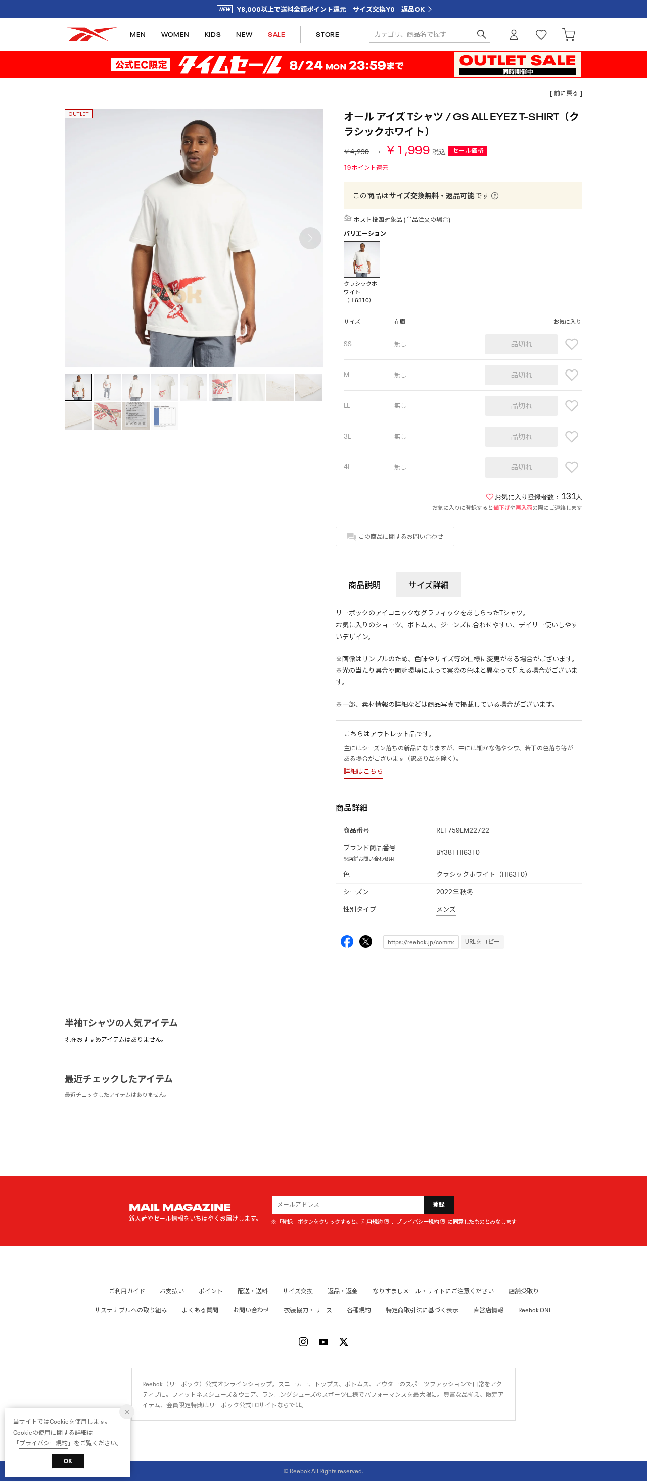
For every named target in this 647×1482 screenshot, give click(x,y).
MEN (138, 34)
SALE (276, 34)
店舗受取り (524, 1291)
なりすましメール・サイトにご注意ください (433, 1291)
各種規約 (359, 1310)
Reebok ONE (535, 1310)
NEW (244, 34)
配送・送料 (253, 1291)
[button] (310, 238)
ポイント (211, 1291)
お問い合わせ (251, 1310)
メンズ (446, 909)
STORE (327, 34)
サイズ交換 (298, 1291)
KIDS (213, 34)
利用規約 (372, 1222)
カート (568, 34)
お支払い (172, 1291)
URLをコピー (482, 941)
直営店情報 (488, 1310)
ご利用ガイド (127, 1291)
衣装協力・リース (308, 1310)
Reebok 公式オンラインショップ (92, 34)
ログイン (514, 34)
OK (68, 1461)
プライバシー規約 (417, 1222)
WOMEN (175, 34)
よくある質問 (200, 1310)
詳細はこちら (363, 771)
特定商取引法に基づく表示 (422, 1310)
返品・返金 (343, 1291)
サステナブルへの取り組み (131, 1310)
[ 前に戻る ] (566, 93)
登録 (439, 1204)
